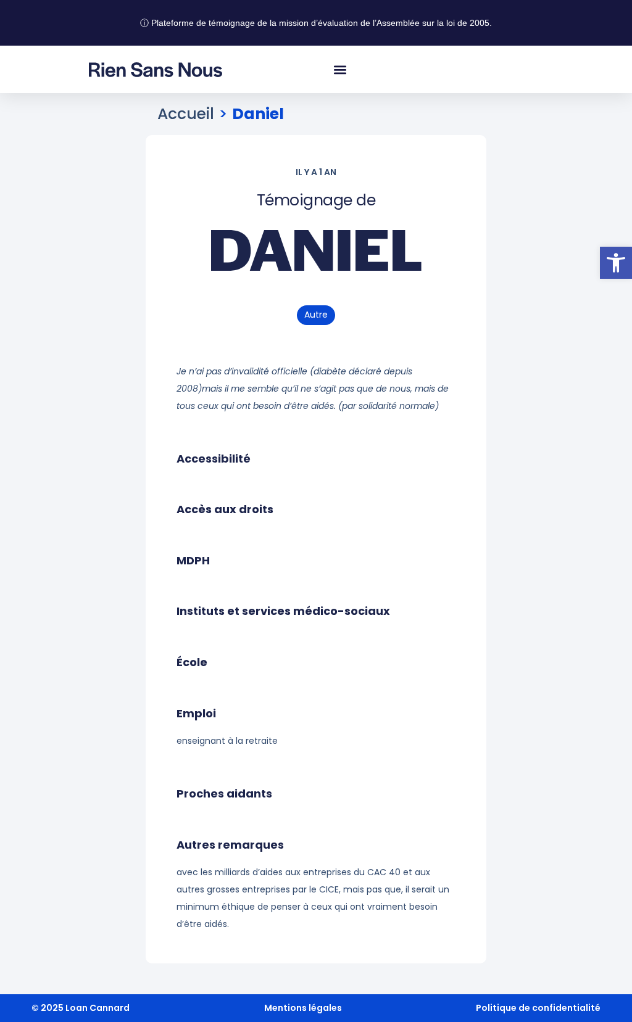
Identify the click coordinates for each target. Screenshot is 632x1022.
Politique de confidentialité (538, 1008)
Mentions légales (303, 1008)
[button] (616, 263)
